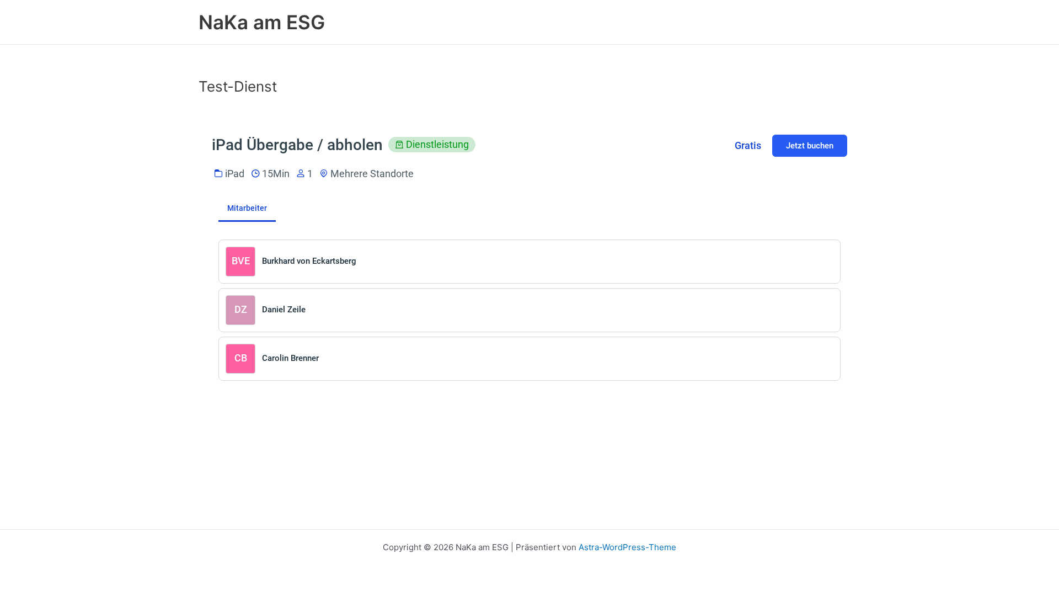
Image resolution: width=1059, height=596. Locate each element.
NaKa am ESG (262, 22)
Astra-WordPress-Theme (627, 547)
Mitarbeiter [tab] (247, 208)
